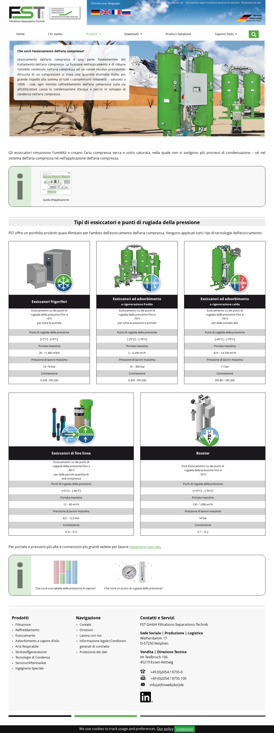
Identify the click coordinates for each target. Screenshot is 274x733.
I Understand (184, 729)
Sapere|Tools (225, 34)
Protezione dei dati (251, 2)
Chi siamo (55, 34)
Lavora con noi (175, 2)
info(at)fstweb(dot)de (167, 684)
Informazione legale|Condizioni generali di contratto (212, 2)
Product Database (178, 34)
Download (132, 34)
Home (20, 34)
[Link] (49, 267)
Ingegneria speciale (144, 546)
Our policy (165, 728)
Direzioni (161, 2)
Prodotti (92, 34)
